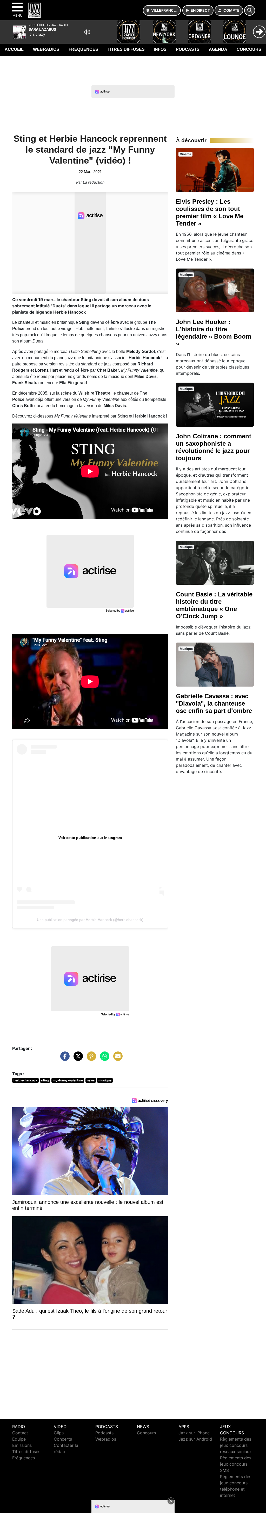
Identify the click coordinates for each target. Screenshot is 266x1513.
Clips (59, 1432)
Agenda (218, 49)
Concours (249, 49)
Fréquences (83, 49)
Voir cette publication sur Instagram (90, 838)
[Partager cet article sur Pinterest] (90, 1058)
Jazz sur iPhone (194, 1432)
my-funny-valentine (68, 1080)
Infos (160, 49)
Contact (20, 1432)
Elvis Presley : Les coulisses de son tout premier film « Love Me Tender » (209, 212)
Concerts (63, 1439)
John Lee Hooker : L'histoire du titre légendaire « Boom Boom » (213, 332)
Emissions (22, 1445)
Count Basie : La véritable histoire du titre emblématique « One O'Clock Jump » (214, 605)
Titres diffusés (126, 49)
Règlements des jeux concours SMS (235, 1464)
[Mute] (87, 32)
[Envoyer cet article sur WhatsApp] (103, 1058)
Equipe (19, 1439)
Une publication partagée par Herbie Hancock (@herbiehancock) (90, 920)
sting (45, 1080)
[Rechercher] (249, 10)
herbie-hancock (25, 1080)
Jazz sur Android (195, 1439)
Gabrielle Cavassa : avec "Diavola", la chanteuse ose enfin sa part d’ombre (214, 703)
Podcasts (188, 49)
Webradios (46, 49)
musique (104, 1080)
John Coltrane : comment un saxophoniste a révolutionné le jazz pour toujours (213, 447)
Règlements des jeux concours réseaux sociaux (236, 1445)
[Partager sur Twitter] (77, 1058)
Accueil (14, 49)
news (91, 1080)
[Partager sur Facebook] (64, 1058)
